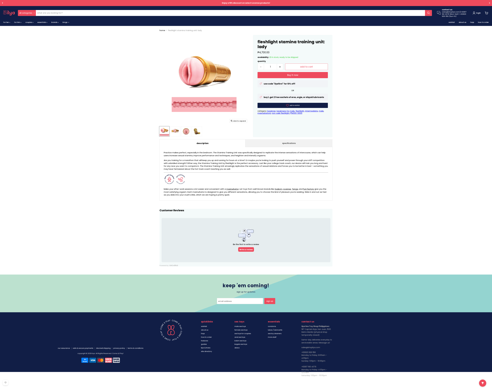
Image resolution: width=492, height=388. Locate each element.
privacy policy (119, 348)
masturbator (232, 189)
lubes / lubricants (275, 330)
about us (462, 22)
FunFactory (308, 189)
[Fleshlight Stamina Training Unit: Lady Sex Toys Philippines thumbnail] (164, 131)
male (321, 111)
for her (6, 22)
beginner (271, 111)
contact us (306, 380)
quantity (262, 61)
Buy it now (292, 75)
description (202, 143)
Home (162, 30)
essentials (41, 22)
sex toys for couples (242, 333)
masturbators (264, 113)
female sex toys (241, 330)
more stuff (272, 337)
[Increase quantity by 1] (280, 67)
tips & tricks (205, 348)
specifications (289, 143)
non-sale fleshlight (281, 113)
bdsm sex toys (240, 340)
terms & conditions (135, 348)
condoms (272, 326)
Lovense (287, 189)
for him (17, 22)
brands (54, 22)
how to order (483, 22)
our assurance (64, 348)
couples (29, 22)
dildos (237, 348)
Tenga (295, 189)
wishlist (452, 22)
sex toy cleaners (274, 333)
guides (204, 344)
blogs (65, 22)
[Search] (428, 13)
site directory (206, 351)
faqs (472, 22)
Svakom (278, 189)
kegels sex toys (240, 344)
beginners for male (286, 111)
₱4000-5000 (296, 113)
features (204, 340)
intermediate (311, 111)
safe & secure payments (83, 348)
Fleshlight (300, 111)
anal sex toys (239, 337)
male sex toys (240, 326)
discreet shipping (103, 348)
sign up (269, 301)
